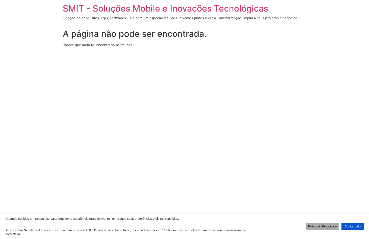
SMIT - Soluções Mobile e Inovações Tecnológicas (165, 8)
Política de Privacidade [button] (322, 226)
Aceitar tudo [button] (352, 226)
